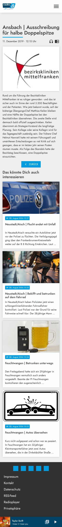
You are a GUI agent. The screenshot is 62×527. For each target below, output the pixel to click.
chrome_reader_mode (57, 41)
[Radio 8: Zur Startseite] (27, 6)
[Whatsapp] (31, 468)
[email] (46, 468)
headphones (51, 41)
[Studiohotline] (38, 468)
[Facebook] (15, 468)
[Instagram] (23, 468)
